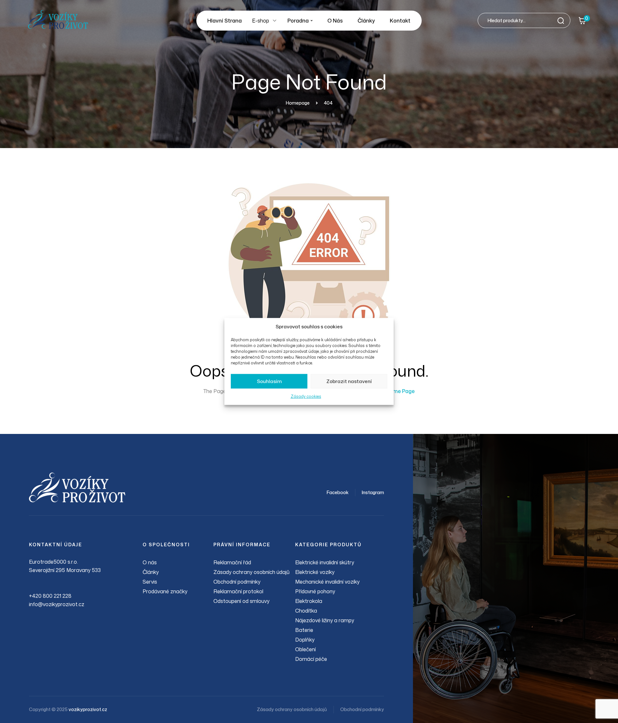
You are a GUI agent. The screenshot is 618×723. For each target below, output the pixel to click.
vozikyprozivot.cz (88, 709)
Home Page (400, 391)
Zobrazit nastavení (349, 381)
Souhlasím (269, 381)
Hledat (562, 20)
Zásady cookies (306, 396)
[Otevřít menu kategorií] (274, 20)
